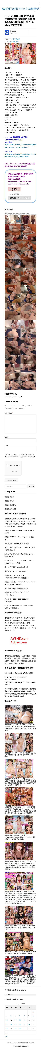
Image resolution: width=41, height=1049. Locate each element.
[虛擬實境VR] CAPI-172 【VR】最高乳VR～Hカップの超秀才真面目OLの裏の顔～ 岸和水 (20, 953)
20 (20, 1024)
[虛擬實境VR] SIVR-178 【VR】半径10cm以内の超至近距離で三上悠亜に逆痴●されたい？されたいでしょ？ (20, 927)
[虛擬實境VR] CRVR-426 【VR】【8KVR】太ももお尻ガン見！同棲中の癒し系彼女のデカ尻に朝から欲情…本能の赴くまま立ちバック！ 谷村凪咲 (20, 727)
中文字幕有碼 (16, 39)
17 (6, 1024)
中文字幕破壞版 (10, 505)
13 (20, 1020)
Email (7, 446)
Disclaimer (25, 1046)
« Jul (6, 1036)
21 (24, 1024)
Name (7, 437)
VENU (10, 41)
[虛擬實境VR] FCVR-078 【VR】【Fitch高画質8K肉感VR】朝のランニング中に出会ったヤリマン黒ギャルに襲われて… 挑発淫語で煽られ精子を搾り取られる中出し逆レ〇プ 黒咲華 (20, 810)
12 (15, 1020)
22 (29, 1024)
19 (15, 1024)
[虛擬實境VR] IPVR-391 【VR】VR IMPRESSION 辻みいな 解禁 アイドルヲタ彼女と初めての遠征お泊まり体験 (20, 837)
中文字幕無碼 (9, 501)
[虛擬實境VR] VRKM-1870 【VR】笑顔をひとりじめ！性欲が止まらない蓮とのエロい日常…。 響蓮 (20, 755)
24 (6, 1029)
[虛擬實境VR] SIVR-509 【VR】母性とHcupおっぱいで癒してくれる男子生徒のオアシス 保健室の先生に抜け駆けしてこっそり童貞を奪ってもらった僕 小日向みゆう (20, 782)
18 (11, 1024)
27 (20, 1029)
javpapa (13, 31)
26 (15, 1029)
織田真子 (15, 41)
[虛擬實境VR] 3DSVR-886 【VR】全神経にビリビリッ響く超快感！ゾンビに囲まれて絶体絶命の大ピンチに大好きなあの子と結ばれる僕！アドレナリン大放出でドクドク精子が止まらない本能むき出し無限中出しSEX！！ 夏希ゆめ (20, 980)
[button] (35, 11)
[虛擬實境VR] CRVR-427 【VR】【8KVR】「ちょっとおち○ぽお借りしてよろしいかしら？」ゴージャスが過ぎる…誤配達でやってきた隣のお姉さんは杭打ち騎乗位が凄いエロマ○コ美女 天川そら (20, 865)
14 (24, 1020)
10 (6, 1020)
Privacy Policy (17, 1046)
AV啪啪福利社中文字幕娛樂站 (26, 1042)
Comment (9, 413)
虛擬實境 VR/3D (10, 509)
